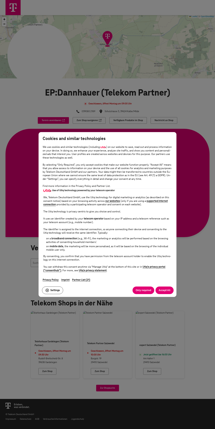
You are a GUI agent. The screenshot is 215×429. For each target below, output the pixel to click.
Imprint (65, 279)
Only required (143, 290)
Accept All (164, 290)
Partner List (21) (81, 279)
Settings (55, 290)
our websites (112, 201)
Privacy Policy (51, 279)
